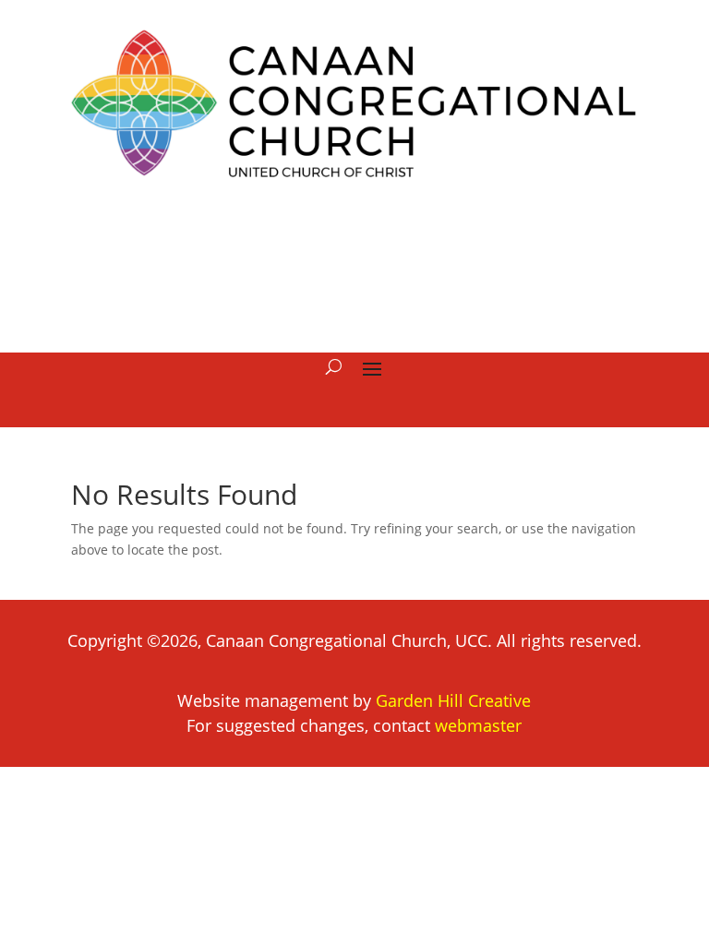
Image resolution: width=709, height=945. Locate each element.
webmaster (478, 725)
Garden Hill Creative (453, 700)
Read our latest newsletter (354, 264)
